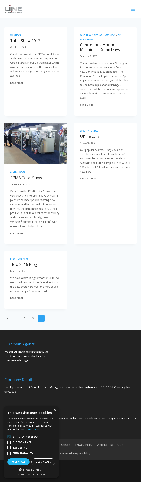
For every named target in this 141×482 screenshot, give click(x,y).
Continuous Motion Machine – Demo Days (100, 47)
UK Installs (90, 136)
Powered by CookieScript (31, 474)
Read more (34, 429)
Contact (66, 444)
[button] (31, 470)
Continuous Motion (91, 35)
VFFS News (15, 35)
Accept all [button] (19, 461)
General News (17, 172)
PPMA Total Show (26, 177)
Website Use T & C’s (110, 444)
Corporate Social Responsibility (70, 453)
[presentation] (35, 144)
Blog (82, 131)
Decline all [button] (43, 461)
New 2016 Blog (23, 264)
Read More (18, 83)
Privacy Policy (84, 444)
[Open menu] (133, 9)
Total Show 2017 (25, 40)
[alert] (31, 442)
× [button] (54, 410)
